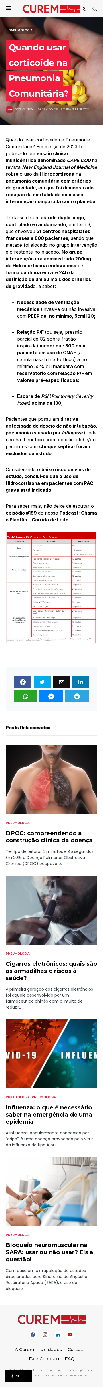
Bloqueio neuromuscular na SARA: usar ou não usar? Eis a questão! (49, 1252)
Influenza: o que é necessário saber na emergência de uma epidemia (49, 1114)
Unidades (51, 1349)
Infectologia (18, 1097)
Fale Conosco (44, 1358)
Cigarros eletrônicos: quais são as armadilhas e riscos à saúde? (51, 970)
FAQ (69, 1358)
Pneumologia (21, 30)
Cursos (75, 1349)
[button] (9, 8)
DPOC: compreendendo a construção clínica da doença (49, 837)
